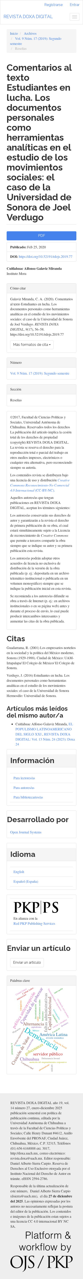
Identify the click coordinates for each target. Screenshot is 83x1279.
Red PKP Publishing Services (34, 923)
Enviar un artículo (27, 962)
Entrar (74, 5)
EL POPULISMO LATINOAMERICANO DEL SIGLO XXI (44, 729)
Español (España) (26, 881)
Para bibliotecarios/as (28, 797)
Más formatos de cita (31, 345)
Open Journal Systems (25, 832)
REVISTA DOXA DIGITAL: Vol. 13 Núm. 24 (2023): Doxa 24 (45, 739)
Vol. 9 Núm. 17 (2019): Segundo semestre (39, 373)
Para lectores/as (24, 777)
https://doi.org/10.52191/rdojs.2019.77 (45, 256)
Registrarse (53, 5)
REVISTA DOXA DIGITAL (28, 16)
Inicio (14, 33)
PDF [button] (41, 236)
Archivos (30, 33)
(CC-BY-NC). (39, 485)
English (19, 871)
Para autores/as (24, 787)
